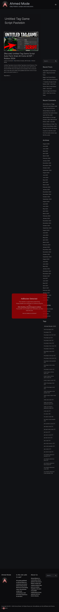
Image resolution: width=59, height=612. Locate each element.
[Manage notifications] (4, 608)
